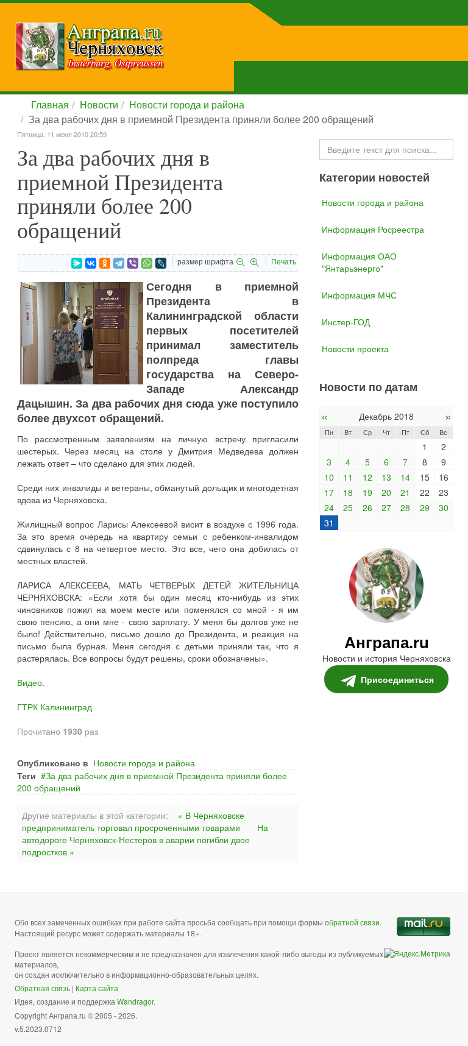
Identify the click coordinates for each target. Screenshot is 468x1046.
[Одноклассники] (104, 263)
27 (386, 507)
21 (405, 492)
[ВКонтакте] (90, 263)
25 (348, 507)
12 (367, 477)
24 (329, 507)
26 (367, 507)
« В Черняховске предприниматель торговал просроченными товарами (133, 821)
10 (329, 477)
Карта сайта (97, 988)
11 (348, 477)
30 (443, 507)
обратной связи (352, 922)
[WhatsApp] (146, 263)
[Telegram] (118, 263)
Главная (50, 104)
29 (425, 507)
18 (348, 492)
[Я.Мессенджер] (76, 263)
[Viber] (132, 263)
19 (367, 492)
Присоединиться (397, 679)
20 (386, 492)
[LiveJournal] (160, 263)
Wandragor (135, 1001)
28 (405, 507)
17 (329, 492)
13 (386, 477)
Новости (99, 104)
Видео (29, 682)
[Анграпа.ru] (151, 46)
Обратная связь (42, 988)
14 (405, 477)
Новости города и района (186, 104)
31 (329, 523)
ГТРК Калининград (54, 707)
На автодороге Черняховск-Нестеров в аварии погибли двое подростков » (145, 839)
